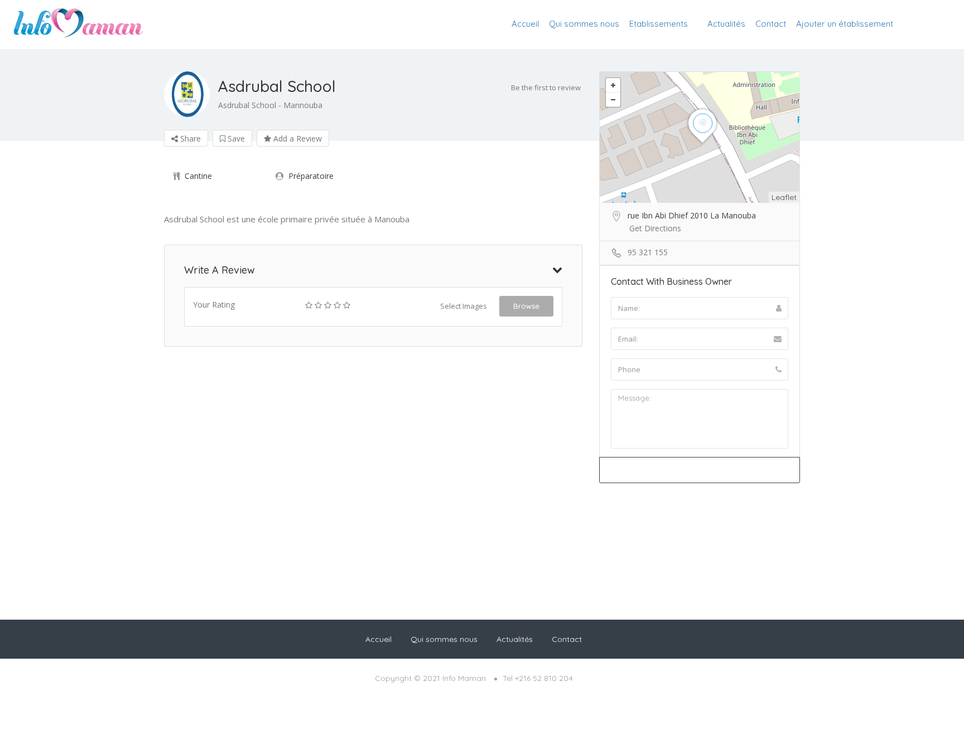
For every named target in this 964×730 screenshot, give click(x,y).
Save (235, 138)
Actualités (726, 23)
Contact (770, 23)
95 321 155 (648, 252)
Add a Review (296, 138)
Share (189, 138)
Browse (526, 305)
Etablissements (658, 23)
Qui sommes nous (584, 23)
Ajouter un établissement (844, 23)
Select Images (463, 306)
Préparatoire (311, 176)
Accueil (525, 23)
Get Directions (655, 228)
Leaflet (784, 197)
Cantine (198, 176)
